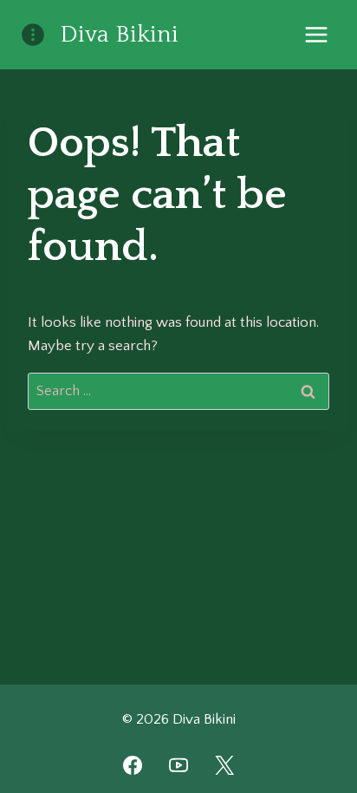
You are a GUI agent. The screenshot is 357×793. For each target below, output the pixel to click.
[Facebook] (133, 765)
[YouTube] (178, 765)
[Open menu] (315, 34)
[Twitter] (224, 765)
